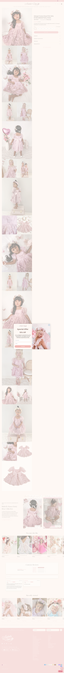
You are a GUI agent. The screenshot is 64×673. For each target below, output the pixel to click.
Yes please (23, 346)
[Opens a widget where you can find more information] (60, 671)
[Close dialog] (49, 325)
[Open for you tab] (62, 668)
